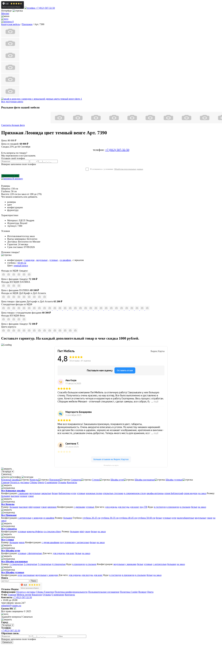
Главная (5, 482)
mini (30, 507)
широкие (52, 507)
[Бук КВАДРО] (39, 309)
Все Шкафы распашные (14, 561)
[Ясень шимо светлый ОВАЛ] (8, 309)
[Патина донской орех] (19, 287)
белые (55, 493)
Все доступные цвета (12, 101)
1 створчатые (16, 564)
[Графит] (19, 276)
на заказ (202, 493)
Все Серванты (9, 528)
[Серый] (24, 276)
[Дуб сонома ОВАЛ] (55, 309)
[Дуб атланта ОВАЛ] (44, 298)
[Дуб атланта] (39, 332)
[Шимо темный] (50, 332)
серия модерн (191, 493)
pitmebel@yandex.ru (11, 605)
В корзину (17, 178)
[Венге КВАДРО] (132, 309)
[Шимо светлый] (44, 332)
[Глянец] (3, 276)
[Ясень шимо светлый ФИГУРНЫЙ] (14, 309)
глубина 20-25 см (91, 518)
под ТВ (143, 507)
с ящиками (23, 493)
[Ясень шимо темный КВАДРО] (19, 309)
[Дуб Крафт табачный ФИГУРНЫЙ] (3, 298)
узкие (31, 496)
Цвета (41, 482)
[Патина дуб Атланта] (3, 287)
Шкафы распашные (145, 479)
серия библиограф (173, 493)
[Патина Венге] (8, 287)
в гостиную (160, 507)
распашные (29, 575)
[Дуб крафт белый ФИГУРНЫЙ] (19, 298)
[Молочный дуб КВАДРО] (116, 309)
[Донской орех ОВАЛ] (85, 309)
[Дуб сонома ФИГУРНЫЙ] (60, 309)
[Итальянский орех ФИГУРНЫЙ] (65, 309)
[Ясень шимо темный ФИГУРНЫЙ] (29, 309)
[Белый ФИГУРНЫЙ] (147, 309)
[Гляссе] (14, 276)
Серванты (76, 479)
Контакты (72, 482)
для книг (134, 507)
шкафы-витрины (155, 493)
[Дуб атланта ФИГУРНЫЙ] (34, 298)
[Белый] (70, 332)
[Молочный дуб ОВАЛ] (121, 309)
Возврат (142, 592)
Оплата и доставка (19, 482)
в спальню (185, 507)
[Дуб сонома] (14, 332)
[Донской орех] (60, 332)
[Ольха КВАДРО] (96, 309)
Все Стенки (7, 539)
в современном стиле (135, 493)
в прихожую (172, 507)
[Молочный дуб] (55, 332)
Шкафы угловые (174, 479)
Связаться (7, 642)
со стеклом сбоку (52, 531)
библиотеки (64, 493)
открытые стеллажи (113, 493)
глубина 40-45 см (128, 518)
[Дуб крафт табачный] (34, 332)
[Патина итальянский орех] (14, 287)
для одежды (111, 507)
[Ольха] (65, 332)
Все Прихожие (9, 515)
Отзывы (62, 482)
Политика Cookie (129, 592)
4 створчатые (59, 564)
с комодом (29, 260)
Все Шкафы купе (10, 550)
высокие (15, 496)
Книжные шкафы (10, 479)
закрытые (46, 493)
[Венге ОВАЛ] (137, 309)
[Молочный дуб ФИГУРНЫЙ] (111, 309)
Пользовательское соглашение (103, 592)
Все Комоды (7, 504)
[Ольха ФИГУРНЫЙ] (106, 309)
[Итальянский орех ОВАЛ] (75, 309)
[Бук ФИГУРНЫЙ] (34, 309)
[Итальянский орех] (8, 332)
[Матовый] (8, 276)
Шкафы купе (117, 479)
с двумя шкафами (51, 542)
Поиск (33, 581)
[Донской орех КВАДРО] (80, 309)
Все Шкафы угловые (12, 572)
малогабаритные (185, 518)
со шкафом (65, 260)
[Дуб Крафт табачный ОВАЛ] (8, 298)
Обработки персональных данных (128, 169)
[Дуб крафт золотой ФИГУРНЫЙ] (29, 298)
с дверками (79, 507)
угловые (53, 260)
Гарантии (49, 592)
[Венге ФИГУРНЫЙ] (127, 309)
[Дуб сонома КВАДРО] (50, 309)
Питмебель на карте (111, 465)
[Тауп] (29, 276)
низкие (23, 496)
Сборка (33, 482)
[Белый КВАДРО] (142, 309)
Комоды (34, 479)
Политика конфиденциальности (71, 592)
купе (73, 493)
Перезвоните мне (10, 176)
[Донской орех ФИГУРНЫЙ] (91, 309)
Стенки (96, 479)
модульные (42, 260)
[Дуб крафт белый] (29, 332)
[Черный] (75, 332)
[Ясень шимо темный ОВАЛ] (24, 309)
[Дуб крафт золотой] (24, 332)
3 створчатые (44, 564)
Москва (5, 13)
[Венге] (19, 332)
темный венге (21, 265)
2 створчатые (30, 564)
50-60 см (21, 263)
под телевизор (67, 542)
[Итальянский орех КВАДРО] (70, 309)
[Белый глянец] (3, 320)
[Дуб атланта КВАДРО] (39, 298)
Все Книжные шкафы (13, 490)
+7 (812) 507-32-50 (45, 8)
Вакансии (37, 594)
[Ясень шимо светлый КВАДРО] (3, 309)
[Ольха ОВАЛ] (101, 309)
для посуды (123, 507)
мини (22, 542)
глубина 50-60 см (146, 518)
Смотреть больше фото (13, 125)
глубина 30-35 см (110, 518)
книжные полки (94, 493)
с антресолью (24, 518)
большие (5, 496)
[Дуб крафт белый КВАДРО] (14, 298)
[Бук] (3, 332)
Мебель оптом (24, 594)
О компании (51, 482)
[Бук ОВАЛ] (44, 309)
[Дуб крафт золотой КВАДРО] (24, 298)
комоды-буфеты (35, 531)
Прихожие (54, 479)
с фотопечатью (34, 553)
